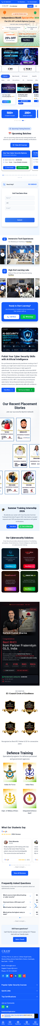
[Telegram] (7, 1007)
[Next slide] (37, 256)
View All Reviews (20, 874)
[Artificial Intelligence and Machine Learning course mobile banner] (20, 56)
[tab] (5, 76)
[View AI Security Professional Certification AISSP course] (20, 341)
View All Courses (21, 146)
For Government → (33, 2)
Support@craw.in (12, 969)
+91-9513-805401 (11, 972)
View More (7, 391)
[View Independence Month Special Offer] (20, 27)
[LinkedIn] (15, 976)
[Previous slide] (3, 256)
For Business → (22, 2)
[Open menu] (36, 6)
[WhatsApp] (19, 976)
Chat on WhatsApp (27, 527)
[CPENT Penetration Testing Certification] (10, 69)
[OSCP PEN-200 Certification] (27, 69)
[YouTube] (11, 976)
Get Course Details (24, 391)
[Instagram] (24, 976)
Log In (30, 6)
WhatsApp (29, 318)
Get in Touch (19, 940)
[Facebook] (3, 976)
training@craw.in (11, 966)
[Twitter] (7, 976)
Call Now (13, 318)
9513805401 (32, 185)
